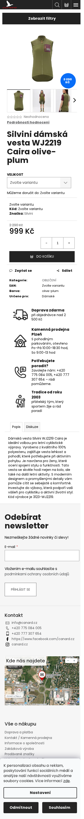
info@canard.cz (24, 622)
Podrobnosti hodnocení (28, 122)
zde (66, 780)
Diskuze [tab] (32, 426)
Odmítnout (21, 807)
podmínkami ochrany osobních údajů (37, 574)
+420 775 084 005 (27, 628)
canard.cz (20, 644)
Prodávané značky (19, 754)
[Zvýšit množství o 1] (68, 243)
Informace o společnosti (24, 743)
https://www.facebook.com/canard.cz (43, 639)
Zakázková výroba (19, 748)
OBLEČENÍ (49, 280)
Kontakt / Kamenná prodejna (28, 737)
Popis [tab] (16, 426)
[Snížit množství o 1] (46, 243)
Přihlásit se (20, 589)
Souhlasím (59, 807)
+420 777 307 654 (27, 633)
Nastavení (40, 792)
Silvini (28, 213)
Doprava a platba (19, 732)
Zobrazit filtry (42, 18)
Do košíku (45, 256)
